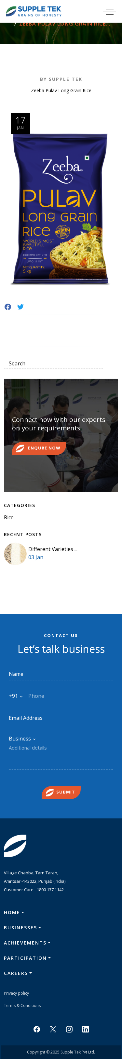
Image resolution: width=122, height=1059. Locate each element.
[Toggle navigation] (113, 11)
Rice (9, 517)
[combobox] (16, 696)
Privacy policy (16, 993)
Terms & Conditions (22, 1005)
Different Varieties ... (52, 549)
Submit (65, 792)
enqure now (44, 448)
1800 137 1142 (50, 889)
